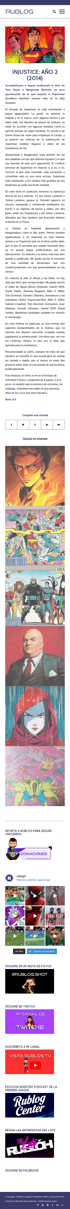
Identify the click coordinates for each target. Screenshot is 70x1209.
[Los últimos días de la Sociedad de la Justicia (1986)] (35, 776)
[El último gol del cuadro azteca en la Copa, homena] (55, 936)
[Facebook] (52, 1204)
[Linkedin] (57, 1204)
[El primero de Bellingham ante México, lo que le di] (15, 936)
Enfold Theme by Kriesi (47, 1201)
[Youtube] (42, 1204)
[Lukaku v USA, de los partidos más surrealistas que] (35, 936)
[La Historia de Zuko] (35, 476)
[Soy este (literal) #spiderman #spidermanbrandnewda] (35, 916)
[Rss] (62, 1204)
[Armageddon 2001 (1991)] (35, 536)
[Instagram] (47, 1204)
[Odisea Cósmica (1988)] (35, 596)
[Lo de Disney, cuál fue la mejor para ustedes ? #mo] (15, 896)
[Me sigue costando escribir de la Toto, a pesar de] (55, 916)
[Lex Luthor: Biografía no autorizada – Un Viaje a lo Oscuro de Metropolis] (35, 656)
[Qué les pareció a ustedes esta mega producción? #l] (55, 896)
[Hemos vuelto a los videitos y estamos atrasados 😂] (15, 916)
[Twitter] (37, 1204)
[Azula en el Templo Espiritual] (35, 716)
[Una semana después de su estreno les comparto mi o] (35, 896)
